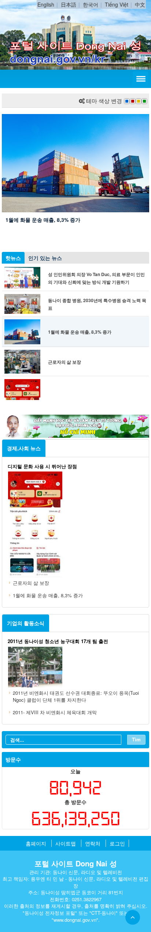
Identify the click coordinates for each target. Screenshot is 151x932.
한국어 (90, 4)
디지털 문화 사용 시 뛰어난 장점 (42, 466)
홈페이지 (36, 843)
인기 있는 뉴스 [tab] (45, 257)
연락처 (92, 843)
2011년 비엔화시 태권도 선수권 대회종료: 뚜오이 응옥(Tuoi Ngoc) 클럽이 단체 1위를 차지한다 (76, 696)
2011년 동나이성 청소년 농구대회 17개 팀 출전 (58, 641)
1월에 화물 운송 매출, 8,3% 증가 (42, 219)
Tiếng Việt (116, 4)
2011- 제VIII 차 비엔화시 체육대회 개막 (55, 712)
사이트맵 (65, 843)
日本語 (68, 4)
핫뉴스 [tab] (13, 257)
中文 (140, 4)
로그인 (117, 843)
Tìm (136, 739)
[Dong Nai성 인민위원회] (75, 17)
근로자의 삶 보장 (64, 362)
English (45, 4)
